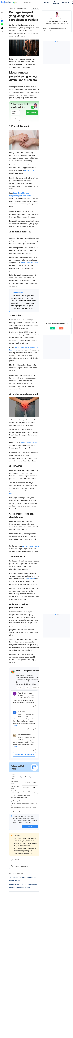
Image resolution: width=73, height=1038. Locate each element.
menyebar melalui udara (29, 263)
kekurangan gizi (20, 627)
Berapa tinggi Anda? (15, 787)
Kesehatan (12, 8)
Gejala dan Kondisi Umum (23, 8)
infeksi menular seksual (28, 442)
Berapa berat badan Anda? (15, 792)
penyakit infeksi (30, 170)
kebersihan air (30, 579)
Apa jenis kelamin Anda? (13, 776)
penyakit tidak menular (30, 546)
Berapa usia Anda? (14, 782)
